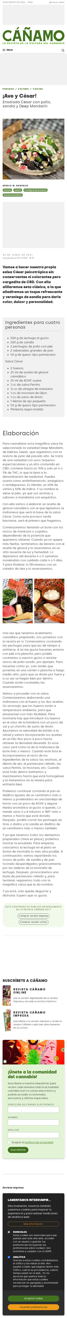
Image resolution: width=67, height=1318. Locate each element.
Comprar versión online (33, 922)
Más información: (33, 1224)
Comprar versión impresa (33, 916)
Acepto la (32, 1142)
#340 (30, 2)
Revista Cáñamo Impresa (29, 1014)
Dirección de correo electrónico (31, 1104)
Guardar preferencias (33, 1307)
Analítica (19, 1257)
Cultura (23, 89)
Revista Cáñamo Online (29, 991)
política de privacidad (39, 1142)
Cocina (38, 89)
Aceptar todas (33, 1298)
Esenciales (20, 1232)
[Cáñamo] (33, 37)
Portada (8, 89)
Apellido (13, 1130)
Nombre (13, 1117)
